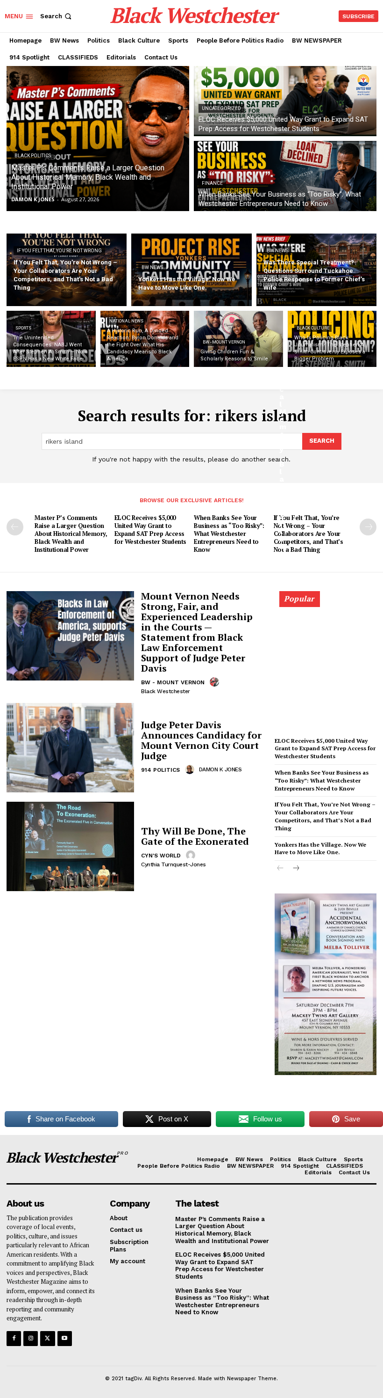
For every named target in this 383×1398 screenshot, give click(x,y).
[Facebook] (14, 1338)
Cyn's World (161, 855)
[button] (56, 16)
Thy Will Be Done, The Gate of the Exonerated (196, 836)
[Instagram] (30, 1338)
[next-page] (368, 527)
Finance (212, 183)
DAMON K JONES (220, 769)
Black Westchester (165, 691)
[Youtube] (64, 1338)
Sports (23, 328)
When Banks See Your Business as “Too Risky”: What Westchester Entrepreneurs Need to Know (229, 533)
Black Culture (313, 328)
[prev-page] (15, 527)
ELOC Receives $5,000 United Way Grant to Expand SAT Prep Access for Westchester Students (150, 529)
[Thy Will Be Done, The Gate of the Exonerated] (70, 846)
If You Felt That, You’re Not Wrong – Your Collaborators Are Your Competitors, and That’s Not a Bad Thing (308, 533)
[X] (47, 1338)
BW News (152, 267)
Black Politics (32, 155)
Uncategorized (221, 108)
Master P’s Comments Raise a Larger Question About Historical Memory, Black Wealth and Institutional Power (71, 533)
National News (126, 321)
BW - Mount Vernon (224, 342)
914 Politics (160, 770)
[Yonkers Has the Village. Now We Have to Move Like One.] (191, 270)
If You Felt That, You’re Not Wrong (59, 250)
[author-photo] (216, 682)
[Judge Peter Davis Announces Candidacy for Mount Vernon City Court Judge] (70, 747)
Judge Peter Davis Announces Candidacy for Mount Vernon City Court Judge (201, 740)
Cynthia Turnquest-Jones (173, 864)
